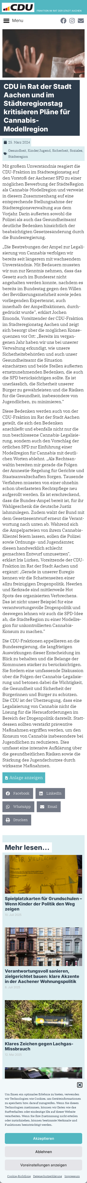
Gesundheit (17, 150)
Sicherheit (60, 150)
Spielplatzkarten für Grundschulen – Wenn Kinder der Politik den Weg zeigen (43, 903)
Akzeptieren (43, 1138)
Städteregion (18, 156)
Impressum (72, 1176)
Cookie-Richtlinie (19, 1176)
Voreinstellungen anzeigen (43, 1165)
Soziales (76, 150)
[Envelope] (80, 20)
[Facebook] (63, 20)
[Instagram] (72, 20)
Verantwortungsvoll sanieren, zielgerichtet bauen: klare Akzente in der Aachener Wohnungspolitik (42, 976)
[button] (79, 1085)
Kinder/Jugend (39, 150)
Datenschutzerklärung (47, 1176)
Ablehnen (43, 1151)
